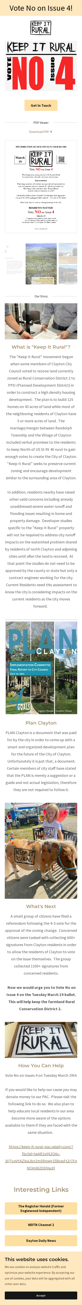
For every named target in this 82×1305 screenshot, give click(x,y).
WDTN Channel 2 (41, 1224)
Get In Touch (41, 105)
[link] (41, 28)
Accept (41, 1295)
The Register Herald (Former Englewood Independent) (41, 1208)
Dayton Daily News (41, 1240)
